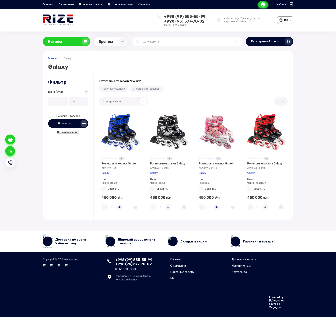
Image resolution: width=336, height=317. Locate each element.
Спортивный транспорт (147, 88)
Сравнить (113, 188)
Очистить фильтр (68, 132)
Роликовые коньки (113, 88)
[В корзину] (135, 207)
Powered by (276, 297)
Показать (64, 123)
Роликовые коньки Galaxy (119, 163)
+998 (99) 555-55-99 (185, 16)
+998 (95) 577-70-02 (184, 21)
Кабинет (282, 4)
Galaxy (105, 172)
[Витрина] (283, 101)
